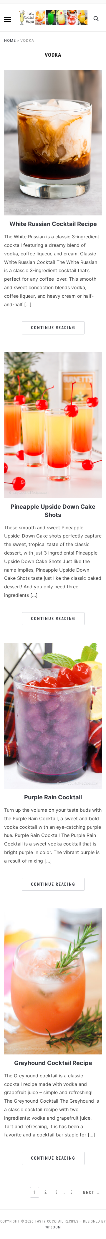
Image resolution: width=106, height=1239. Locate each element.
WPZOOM (53, 1227)
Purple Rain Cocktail (53, 797)
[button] (7, 19)
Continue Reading (53, 327)
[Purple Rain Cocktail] (53, 646)
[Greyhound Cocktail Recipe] (53, 912)
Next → (92, 1192)
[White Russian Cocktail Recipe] (53, 73)
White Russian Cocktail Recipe (53, 223)
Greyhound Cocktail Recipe (53, 1062)
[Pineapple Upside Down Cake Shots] (53, 356)
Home (10, 40)
